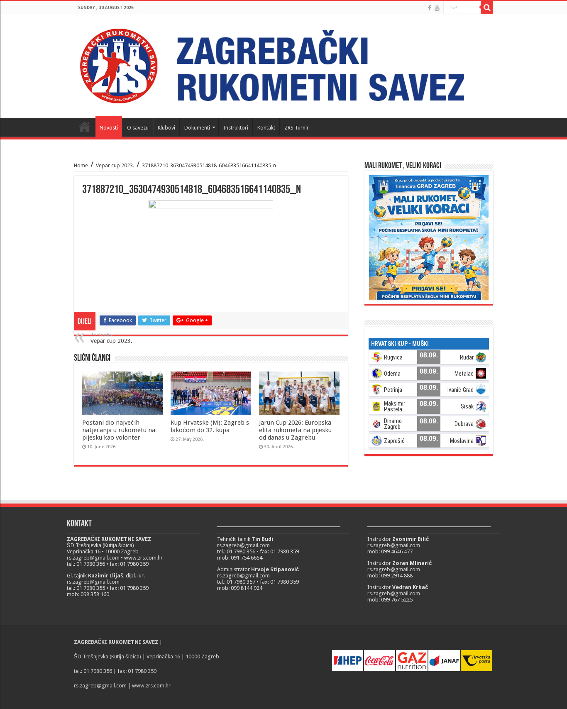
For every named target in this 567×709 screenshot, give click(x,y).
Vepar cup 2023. (115, 165)
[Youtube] (437, 8)
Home (81, 165)
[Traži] (487, 7)
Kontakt (266, 128)
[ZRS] (283, 66)
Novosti (109, 128)
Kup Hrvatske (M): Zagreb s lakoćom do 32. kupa (210, 426)
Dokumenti (197, 128)
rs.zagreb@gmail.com (93, 558)
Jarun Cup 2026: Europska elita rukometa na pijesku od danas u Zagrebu (295, 430)
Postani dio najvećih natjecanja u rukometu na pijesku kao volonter (118, 430)
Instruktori (235, 128)
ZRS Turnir (296, 128)
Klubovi (166, 128)
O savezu (138, 128)
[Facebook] (429, 8)
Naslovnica (84, 126)
